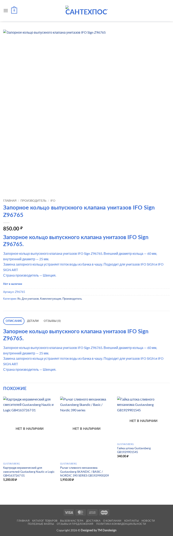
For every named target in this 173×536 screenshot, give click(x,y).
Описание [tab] (14, 321)
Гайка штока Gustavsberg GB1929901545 (134, 450)
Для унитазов (30, 298)
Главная (9, 200)
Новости (148, 520)
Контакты (131, 520)
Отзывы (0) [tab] (52, 321)
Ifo (52, 200)
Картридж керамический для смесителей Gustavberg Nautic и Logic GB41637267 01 (29, 471)
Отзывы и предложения (75, 523)
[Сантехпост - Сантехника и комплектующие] (86, 11)
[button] (5, 10)
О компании (112, 520)
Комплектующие (50, 298)
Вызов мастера (71, 520)
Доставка (93, 520)
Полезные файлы (41, 523)
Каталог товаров (45, 520)
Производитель (33, 200)
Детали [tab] (33, 321)
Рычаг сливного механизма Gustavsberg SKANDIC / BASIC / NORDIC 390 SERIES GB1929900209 (84, 471)
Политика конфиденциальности (121, 523)
